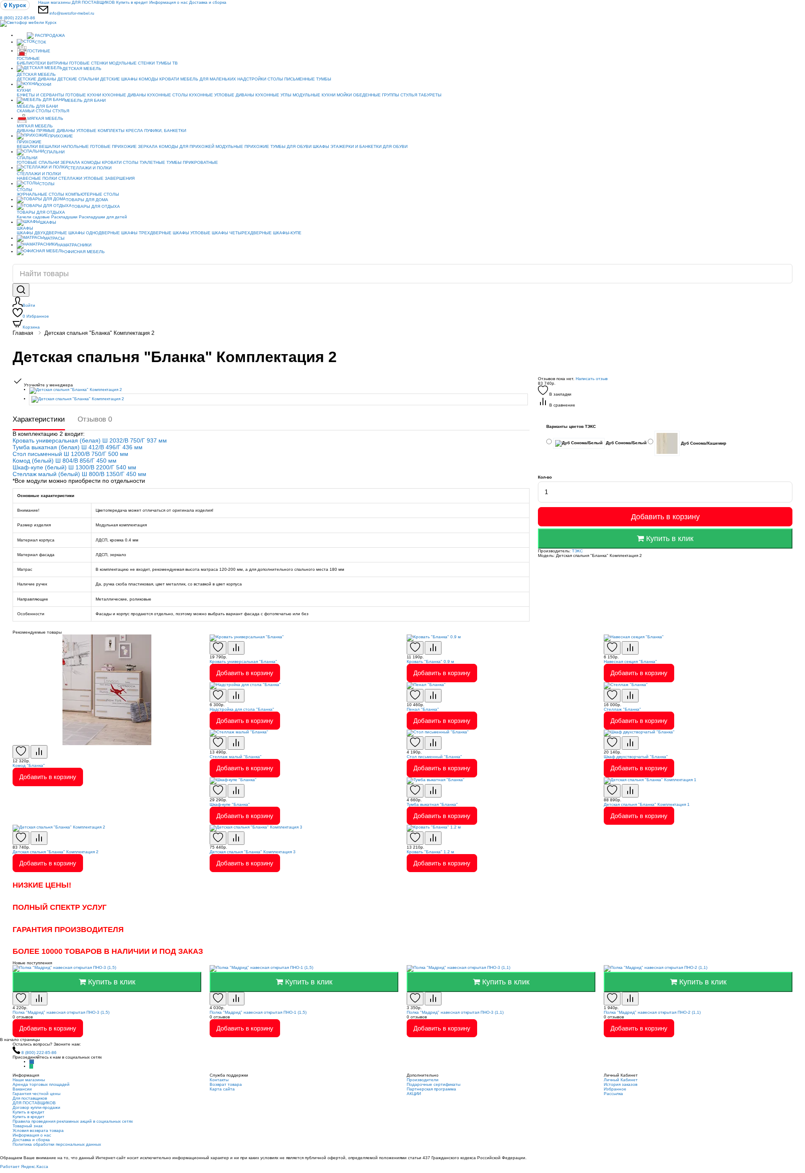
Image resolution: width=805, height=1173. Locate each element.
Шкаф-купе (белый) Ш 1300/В (54, 467)
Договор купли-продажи (36, 1107)
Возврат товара (226, 1084)
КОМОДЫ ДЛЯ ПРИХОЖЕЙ (186, 146)
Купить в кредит (132, 2)
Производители (423, 1079)
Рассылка (613, 1093)
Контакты (219, 1079)
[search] (21, 290)
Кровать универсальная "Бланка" (243, 661)
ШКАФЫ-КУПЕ (287, 232)
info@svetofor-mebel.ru (71, 13)
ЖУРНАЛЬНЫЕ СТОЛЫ (40, 194)
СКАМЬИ (25, 111)
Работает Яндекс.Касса (24, 1166)
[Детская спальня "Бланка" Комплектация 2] (279, 390)
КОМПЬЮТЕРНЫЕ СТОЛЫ (92, 194)
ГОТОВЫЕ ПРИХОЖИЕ (113, 146)
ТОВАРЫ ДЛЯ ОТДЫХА (96, 206)
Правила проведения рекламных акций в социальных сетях (73, 1121)
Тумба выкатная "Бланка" (432, 804)
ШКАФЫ (321, 146)
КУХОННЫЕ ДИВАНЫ (124, 95)
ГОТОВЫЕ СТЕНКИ (88, 63)
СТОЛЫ (43, 111)
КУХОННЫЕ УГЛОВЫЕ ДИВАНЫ (221, 95)
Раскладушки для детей (103, 217)
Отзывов (95, 419)
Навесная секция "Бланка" (630, 661)
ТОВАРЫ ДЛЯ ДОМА (87, 199)
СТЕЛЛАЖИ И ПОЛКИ (90, 168)
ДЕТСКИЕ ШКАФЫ (119, 79)
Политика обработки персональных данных (57, 1144)
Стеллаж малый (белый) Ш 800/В (59, 474)
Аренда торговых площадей (41, 1084)
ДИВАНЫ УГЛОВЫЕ (76, 130)
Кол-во (545, 477)
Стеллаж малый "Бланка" (236, 756)
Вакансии (22, 1089)
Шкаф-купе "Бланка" (230, 804)
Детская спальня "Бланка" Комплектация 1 (647, 804)
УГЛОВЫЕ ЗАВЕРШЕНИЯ (109, 178)
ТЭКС (577, 551)
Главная (23, 333)
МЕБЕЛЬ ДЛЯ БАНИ (85, 100)
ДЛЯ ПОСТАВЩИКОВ (93, 2)
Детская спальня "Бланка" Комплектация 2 (99, 333)
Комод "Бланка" (29, 765)
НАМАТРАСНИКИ (74, 245)
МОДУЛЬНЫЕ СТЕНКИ (132, 63)
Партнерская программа (431, 1089)
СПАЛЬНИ (54, 152)
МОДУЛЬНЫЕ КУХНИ (314, 95)
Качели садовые (33, 217)
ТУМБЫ (323, 79)
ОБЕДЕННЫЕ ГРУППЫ (376, 95)
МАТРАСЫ (54, 238)
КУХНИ (44, 84)
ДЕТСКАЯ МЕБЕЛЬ (81, 68)
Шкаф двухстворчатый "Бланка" (636, 756)
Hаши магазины (54, 2)
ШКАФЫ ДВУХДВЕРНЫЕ (42, 232)
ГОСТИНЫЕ (38, 51)
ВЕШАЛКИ (27, 146)
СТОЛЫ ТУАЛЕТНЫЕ (144, 162)
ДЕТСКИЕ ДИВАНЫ (36, 79)
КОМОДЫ (148, 79)
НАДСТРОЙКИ (251, 79)
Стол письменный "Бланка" (434, 756)
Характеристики (39, 419)
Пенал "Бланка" (423, 709)
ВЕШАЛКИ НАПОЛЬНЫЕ (64, 146)
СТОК (40, 42)
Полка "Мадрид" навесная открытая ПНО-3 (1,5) (61, 1012)
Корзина (31, 327)
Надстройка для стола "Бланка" (242, 709)
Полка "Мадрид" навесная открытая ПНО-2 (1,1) (652, 1012)
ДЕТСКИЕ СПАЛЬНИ (78, 79)
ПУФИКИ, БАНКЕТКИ (165, 130)
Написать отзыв (592, 378)
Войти (29, 305)
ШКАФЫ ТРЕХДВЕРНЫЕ (146, 232)
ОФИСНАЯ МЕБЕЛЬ (84, 251)
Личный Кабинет (621, 1079)
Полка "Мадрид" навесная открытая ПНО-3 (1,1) (455, 1012)
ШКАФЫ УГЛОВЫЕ (191, 232)
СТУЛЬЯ (408, 95)
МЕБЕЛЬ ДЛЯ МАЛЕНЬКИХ (208, 79)
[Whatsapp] (31, 1066)
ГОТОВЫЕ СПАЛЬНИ (38, 162)
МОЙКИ (344, 95)
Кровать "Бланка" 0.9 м (430, 661)
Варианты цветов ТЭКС (571, 426)
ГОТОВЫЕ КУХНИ (83, 95)
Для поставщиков (30, 1098)
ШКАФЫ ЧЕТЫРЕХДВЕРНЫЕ (242, 232)
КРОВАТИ (169, 79)
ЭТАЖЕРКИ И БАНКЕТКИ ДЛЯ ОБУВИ (369, 146)
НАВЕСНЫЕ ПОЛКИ (37, 178)
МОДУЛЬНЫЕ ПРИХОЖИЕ (242, 146)
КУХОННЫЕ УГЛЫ (273, 95)
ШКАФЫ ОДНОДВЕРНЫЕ (94, 232)
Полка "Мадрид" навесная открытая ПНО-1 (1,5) (258, 1012)
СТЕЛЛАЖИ (70, 178)
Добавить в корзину (665, 517)
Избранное (36, 316)
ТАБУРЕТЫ (429, 95)
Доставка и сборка (207, 2)
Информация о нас (168, 2)
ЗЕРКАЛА (148, 146)
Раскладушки (64, 217)
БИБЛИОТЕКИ (31, 63)
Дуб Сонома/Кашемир (703, 442)
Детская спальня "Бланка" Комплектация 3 (253, 851)
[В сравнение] (39, 752)
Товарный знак (27, 1126)
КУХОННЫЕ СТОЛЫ (167, 95)
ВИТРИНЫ (57, 63)
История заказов (620, 1084)
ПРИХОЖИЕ (60, 136)
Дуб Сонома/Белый (626, 442)
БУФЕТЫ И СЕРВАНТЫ (40, 95)
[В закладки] (21, 752)
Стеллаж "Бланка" (622, 709)
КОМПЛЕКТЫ (111, 130)
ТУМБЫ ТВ (167, 63)
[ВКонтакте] (31, 1061)
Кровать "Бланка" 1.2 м (430, 851)
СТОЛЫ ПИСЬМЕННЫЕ (291, 79)
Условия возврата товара (38, 1130)
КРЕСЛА (134, 130)
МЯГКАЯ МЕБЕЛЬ (45, 118)
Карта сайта (222, 1089)
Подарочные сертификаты (433, 1084)
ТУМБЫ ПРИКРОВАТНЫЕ (192, 162)
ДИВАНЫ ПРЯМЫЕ (36, 130)
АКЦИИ (414, 1093)
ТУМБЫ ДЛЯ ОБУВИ (291, 146)
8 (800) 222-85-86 (17, 18)
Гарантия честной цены (36, 1093)
